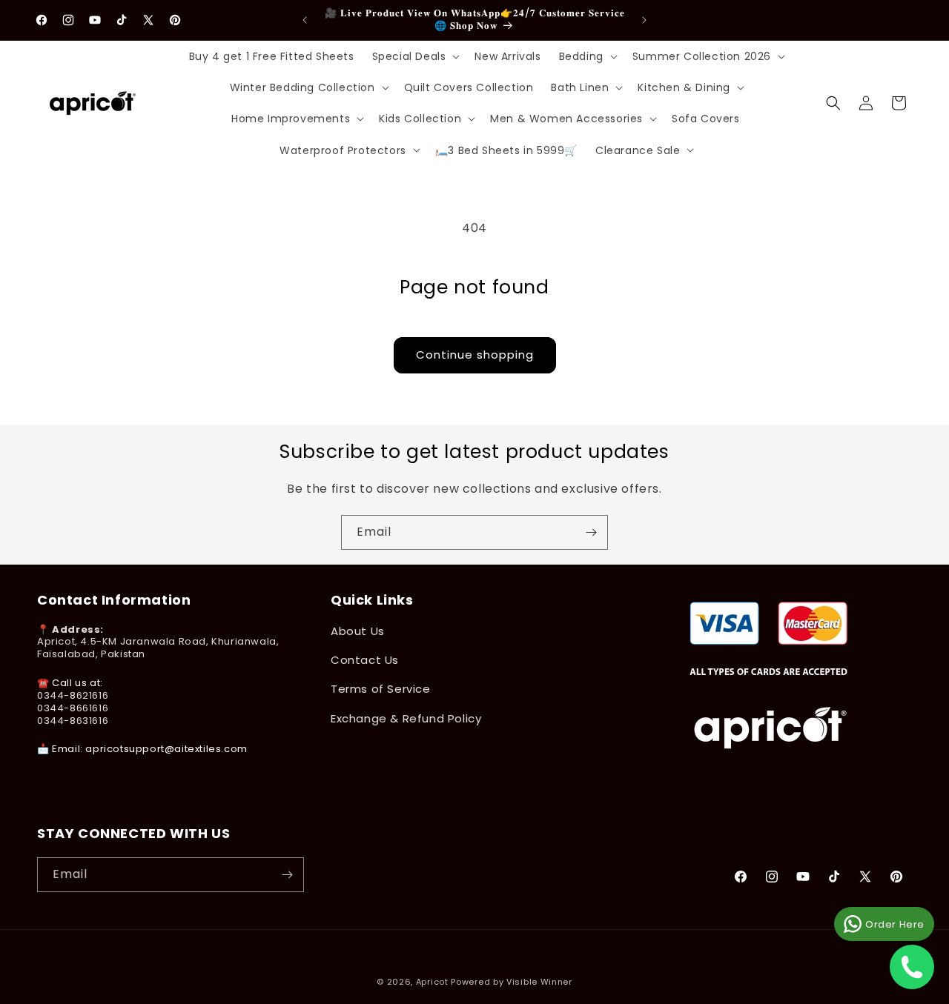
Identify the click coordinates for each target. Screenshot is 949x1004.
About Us (358, 631)
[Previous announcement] (304, 20)
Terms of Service (381, 689)
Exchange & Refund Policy (406, 718)
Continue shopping (475, 354)
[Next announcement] (644, 20)
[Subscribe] (591, 532)
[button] (414, 56)
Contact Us (365, 660)
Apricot (432, 982)
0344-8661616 (72, 708)
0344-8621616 (72, 695)
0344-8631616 (72, 721)
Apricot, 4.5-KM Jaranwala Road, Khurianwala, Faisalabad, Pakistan (158, 648)
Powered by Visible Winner (511, 982)
